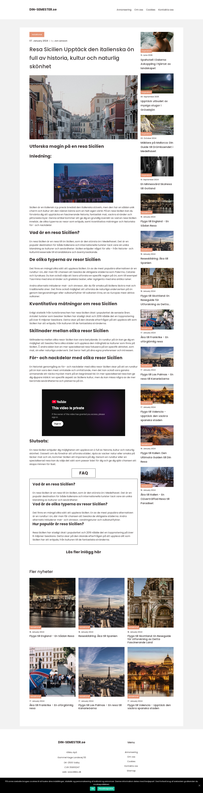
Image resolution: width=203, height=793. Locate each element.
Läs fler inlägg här (83, 552)
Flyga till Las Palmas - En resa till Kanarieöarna (157, 377)
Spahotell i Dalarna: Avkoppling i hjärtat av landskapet (156, 64)
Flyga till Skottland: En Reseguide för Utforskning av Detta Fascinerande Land (155, 300)
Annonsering (124, 9)
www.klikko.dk (74, 771)
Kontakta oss (166, 9)
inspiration (146, 51)
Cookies (150, 9)
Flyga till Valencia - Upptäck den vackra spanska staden (154, 416)
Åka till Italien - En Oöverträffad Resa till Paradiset (155, 499)
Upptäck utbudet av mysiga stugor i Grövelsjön (154, 105)
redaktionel (37, 34)
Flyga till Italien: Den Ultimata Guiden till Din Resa (156, 457)
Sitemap (131, 770)
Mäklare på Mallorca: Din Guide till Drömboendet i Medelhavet (157, 147)
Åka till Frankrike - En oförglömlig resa (154, 339)
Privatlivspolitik (106, 788)
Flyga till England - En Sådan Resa (155, 223)
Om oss (138, 9)
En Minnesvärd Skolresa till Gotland (156, 186)
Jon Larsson (60, 41)
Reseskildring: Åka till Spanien (154, 261)
